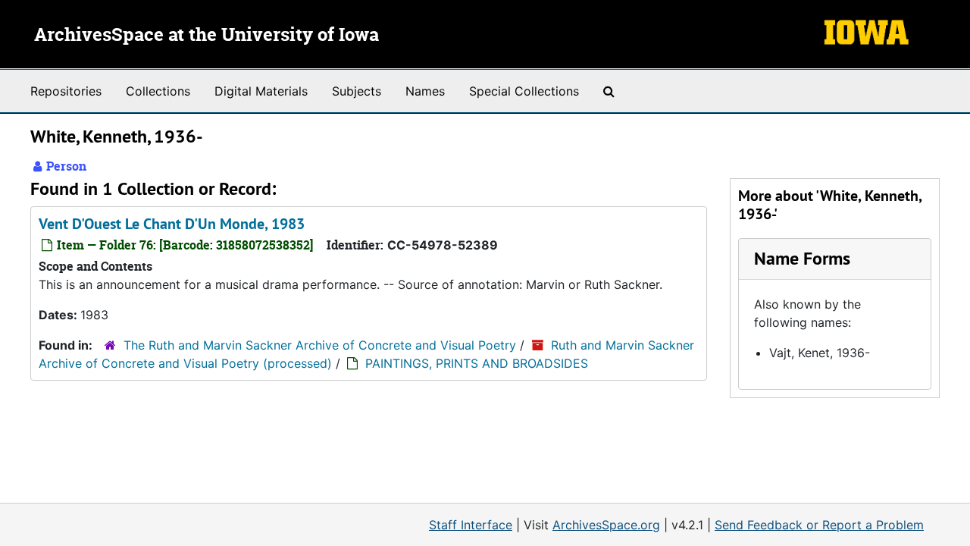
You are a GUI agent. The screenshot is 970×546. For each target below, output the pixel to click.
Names (425, 91)
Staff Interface (470, 524)
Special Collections (524, 91)
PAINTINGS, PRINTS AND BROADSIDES (476, 363)
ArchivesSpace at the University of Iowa (206, 35)
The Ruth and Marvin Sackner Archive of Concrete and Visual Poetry (320, 345)
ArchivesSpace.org (606, 524)
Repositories (66, 91)
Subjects (356, 91)
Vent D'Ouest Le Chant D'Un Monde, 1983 (172, 224)
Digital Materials (261, 91)
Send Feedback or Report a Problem (819, 524)
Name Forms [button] (802, 258)
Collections (158, 91)
